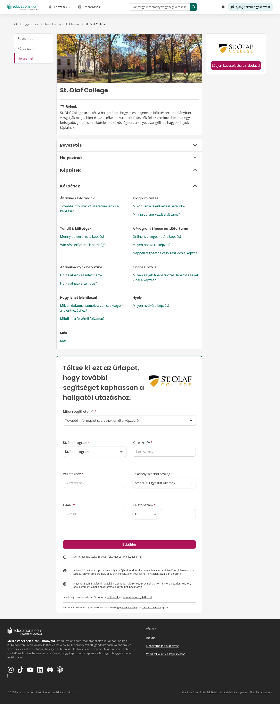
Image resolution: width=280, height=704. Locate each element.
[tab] (33, 39)
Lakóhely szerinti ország (153, 474)
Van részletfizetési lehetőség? (83, 244)
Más (63, 341)
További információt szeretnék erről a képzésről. (89, 208)
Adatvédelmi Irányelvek (233, 692)
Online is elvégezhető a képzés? (157, 236)
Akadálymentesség (261, 692)
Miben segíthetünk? (79, 411)
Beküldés (129, 544)
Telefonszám (144, 505)
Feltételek (113, 597)
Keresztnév (143, 442)
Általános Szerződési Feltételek (199, 692)
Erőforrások (91, 7)
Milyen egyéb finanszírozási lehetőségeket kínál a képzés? (165, 277)
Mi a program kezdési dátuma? (156, 214)
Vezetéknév (73, 474)
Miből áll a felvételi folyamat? (82, 318)
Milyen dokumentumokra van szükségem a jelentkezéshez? (92, 308)
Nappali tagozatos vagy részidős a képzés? (166, 253)
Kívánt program (76, 442)
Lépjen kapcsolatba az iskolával (236, 65)
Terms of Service (151, 607)
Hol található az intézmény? (81, 275)
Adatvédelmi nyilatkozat (137, 597)
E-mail (69, 505)
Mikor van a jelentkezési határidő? (159, 206)
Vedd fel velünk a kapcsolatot (165, 654)
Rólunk (150, 638)
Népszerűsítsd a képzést (162, 646)
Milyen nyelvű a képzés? (151, 305)
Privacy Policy (129, 607)
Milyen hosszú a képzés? (152, 244)
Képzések (60, 7)
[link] (95, 24)
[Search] (193, 7)
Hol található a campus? (78, 283)
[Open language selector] (223, 7)
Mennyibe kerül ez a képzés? (82, 236)
